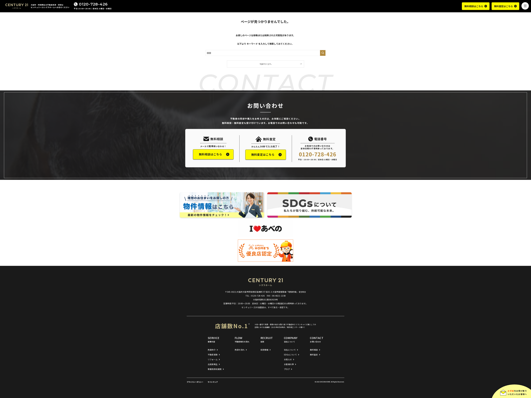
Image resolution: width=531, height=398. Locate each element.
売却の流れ (240, 349)
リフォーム (213, 359)
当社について (290, 349)
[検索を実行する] (323, 53)
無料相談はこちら (473, 6)
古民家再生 (213, 364)
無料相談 (314, 349)
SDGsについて (290, 354)
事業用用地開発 (215, 369)
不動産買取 (213, 354)
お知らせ (288, 359)
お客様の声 (289, 364)
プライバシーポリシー (195, 382)
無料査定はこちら (503, 6)
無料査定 (314, 354)
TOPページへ (265, 63)
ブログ (287, 369)
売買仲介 (212, 349)
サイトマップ (213, 382)
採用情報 (265, 349)
